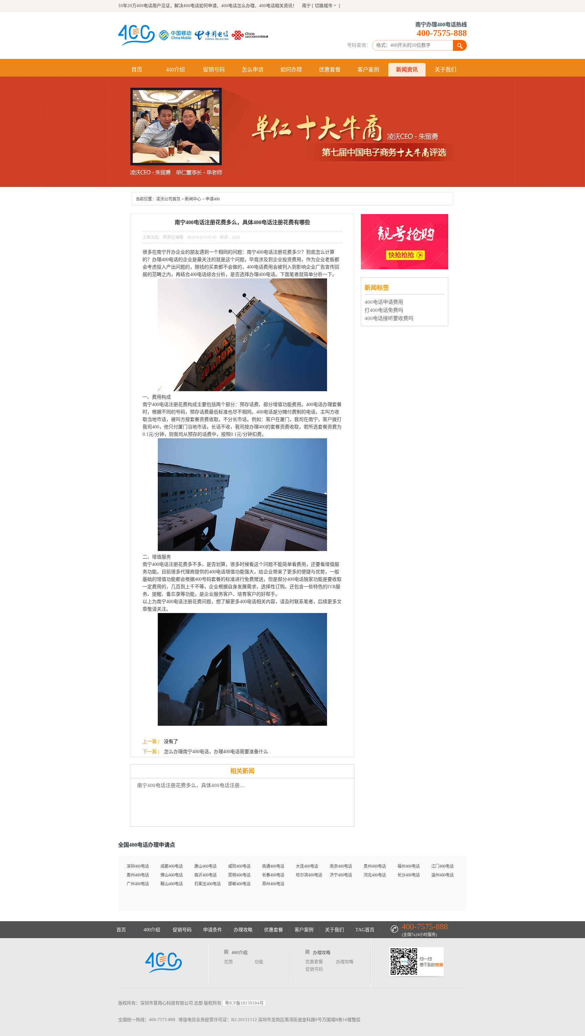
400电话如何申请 (200, 5)
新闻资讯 (407, 69)
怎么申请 (252, 69)
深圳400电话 (138, 866)
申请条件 (212, 929)
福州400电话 (408, 866)
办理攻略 (243, 929)
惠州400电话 (138, 875)
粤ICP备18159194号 (244, 1003)
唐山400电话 (205, 866)
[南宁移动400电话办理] (177, 35)
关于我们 (445, 69)
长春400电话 (273, 875)
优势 (228, 961)
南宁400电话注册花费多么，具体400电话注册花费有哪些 (192, 785)
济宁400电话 (341, 875)
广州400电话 (138, 884)
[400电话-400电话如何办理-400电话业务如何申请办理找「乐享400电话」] (136, 35)
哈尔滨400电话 (309, 875)
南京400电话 (341, 866)
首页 (136, 69)
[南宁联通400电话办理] (252, 35)
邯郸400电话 (239, 884)
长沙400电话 (408, 875)
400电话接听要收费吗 (389, 318)
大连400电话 (307, 866)
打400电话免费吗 (384, 310)
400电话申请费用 (384, 302)
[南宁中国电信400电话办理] (213, 35)
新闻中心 (193, 199)
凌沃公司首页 (168, 199)
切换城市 (323, 5)
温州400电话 (442, 875)
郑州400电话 (273, 884)
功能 (259, 961)
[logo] (163, 963)
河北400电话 (375, 875)
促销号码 (214, 69)
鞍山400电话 (171, 884)
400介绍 (175, 69)
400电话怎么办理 (238, 5)
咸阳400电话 (239, 866)
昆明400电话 (239, 875)
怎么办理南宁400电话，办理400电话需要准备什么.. (217, 751)
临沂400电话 (205, 875)
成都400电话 (171, 866)
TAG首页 (364, 929)
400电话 (267, 5)
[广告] (405, 267)
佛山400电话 (171, 875)
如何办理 (291, 69)
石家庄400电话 (207, 884)
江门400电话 (442, 866)
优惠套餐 (330, 69)
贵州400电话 (375, 866)
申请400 (212, 199)
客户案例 (368, 69)
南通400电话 (273, 866)
